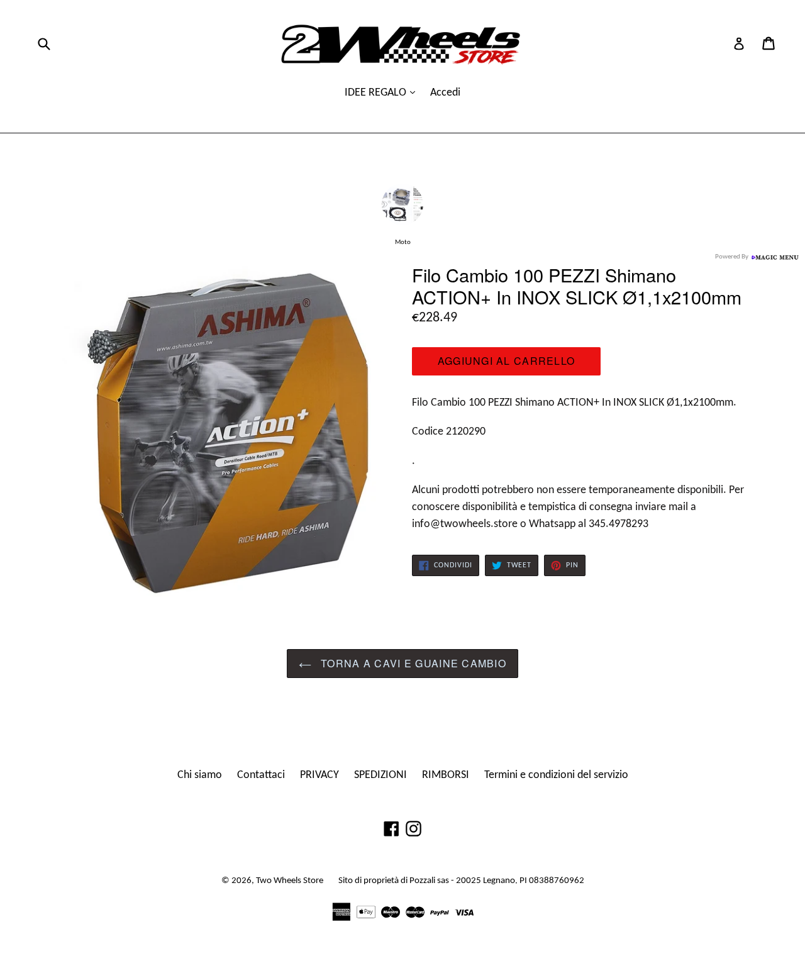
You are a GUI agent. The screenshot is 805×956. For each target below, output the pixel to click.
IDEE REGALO (377, 93)
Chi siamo (199, 775)
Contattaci (261, 775)
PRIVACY (319, 775)
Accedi (445, 93)
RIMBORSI (445, 775)
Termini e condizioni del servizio (556, 775)
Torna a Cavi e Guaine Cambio (412, 663)
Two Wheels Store (289, 881)
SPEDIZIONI (380, 775)
